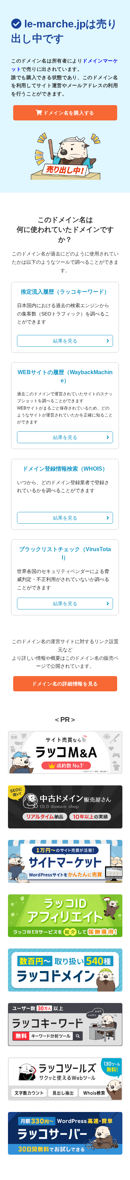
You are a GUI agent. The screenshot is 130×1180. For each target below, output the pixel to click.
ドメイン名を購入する (68, 113)
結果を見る (65, 341)
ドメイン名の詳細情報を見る (65, 683)
